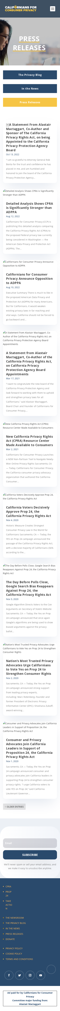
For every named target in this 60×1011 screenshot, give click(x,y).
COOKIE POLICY (14, 953)
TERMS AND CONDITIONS (19, 959)
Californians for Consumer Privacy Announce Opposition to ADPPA (29, 278)
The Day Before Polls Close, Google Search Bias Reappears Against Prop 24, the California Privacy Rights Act (29, 588)
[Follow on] (51, 969)
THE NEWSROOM (15, 917)
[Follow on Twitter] (19, 975)
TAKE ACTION (9, 904)
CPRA (8, 886)
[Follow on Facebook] (9, 975)
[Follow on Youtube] (40, 975)
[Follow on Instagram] (30, 975)
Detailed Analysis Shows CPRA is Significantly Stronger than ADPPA (29, 208)
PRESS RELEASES (14, 933)
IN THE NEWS (13, 928)
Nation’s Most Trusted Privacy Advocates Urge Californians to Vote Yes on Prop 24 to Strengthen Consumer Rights (29, 667)
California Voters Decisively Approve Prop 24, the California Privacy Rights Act (28, 511)
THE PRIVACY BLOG (16, 923)
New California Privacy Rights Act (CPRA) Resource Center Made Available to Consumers (29, 440)
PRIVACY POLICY (14, 948)
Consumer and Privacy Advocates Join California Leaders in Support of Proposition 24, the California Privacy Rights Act (29, 748)
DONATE (10, 939)
